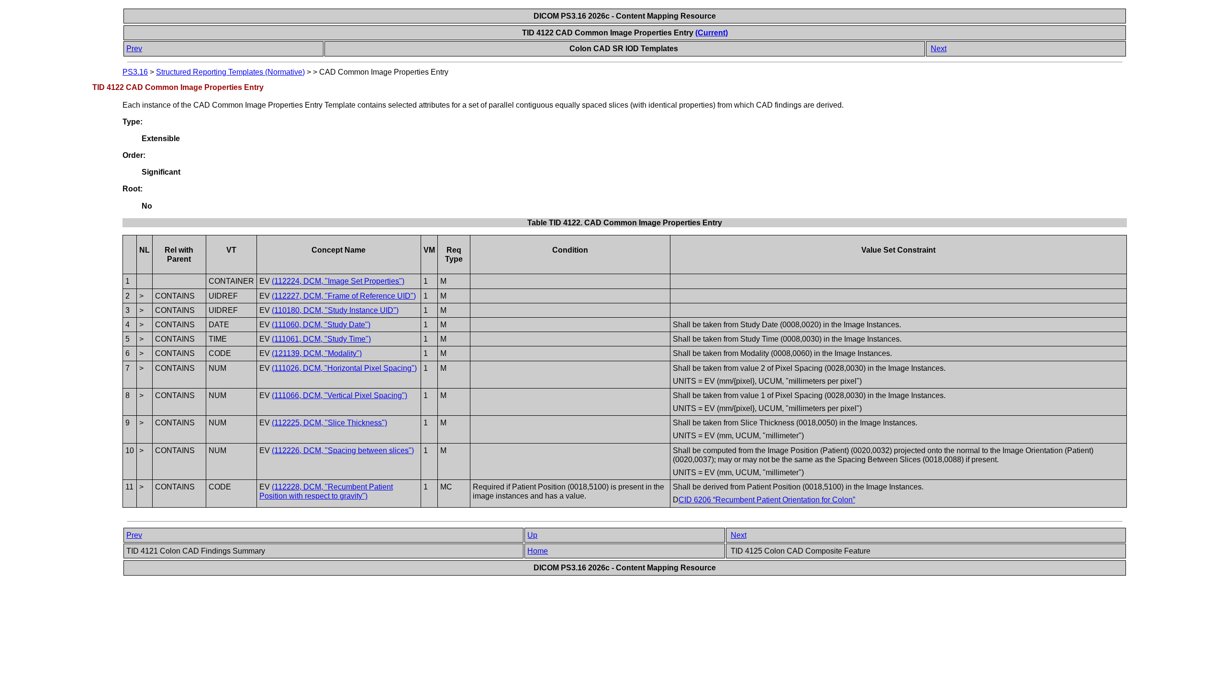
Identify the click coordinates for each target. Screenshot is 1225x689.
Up (532, 535)
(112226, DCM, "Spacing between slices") (343, 450)
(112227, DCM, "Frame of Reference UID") (344, 296)
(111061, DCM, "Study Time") (321, 339)
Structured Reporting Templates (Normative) (230, 72)
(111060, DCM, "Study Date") (321, 325)
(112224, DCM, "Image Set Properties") (338, 281)
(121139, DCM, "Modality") (317, 353)
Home (537, 551)
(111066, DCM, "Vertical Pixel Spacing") (339, 395)
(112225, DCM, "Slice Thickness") (329, 423)
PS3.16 (135, 72)
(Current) (711, 33)
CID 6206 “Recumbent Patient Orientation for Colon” (767, 500)
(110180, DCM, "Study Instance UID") (335, 310)
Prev (134, 48)
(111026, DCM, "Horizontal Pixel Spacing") (344, 368)
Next (939, 48)
